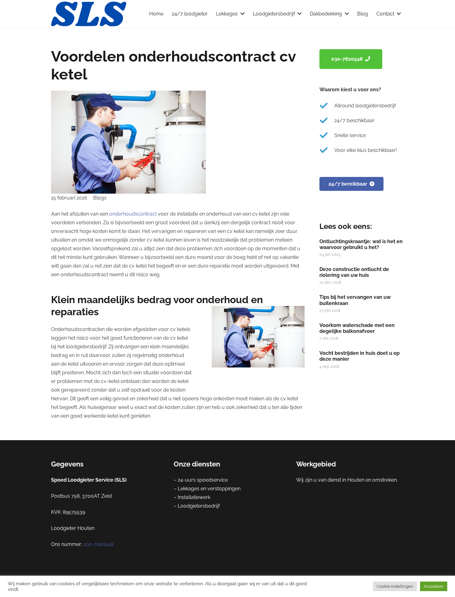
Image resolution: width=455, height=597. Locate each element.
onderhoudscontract (133, 214)
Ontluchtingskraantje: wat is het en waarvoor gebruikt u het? (361, 244)
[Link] (88, 14)
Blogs (99, 198)
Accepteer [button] (434, 586)
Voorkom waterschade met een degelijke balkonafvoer (357, 328)
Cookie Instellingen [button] (395, 586)
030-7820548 (98, 544)
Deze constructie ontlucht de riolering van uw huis (354, 272)
